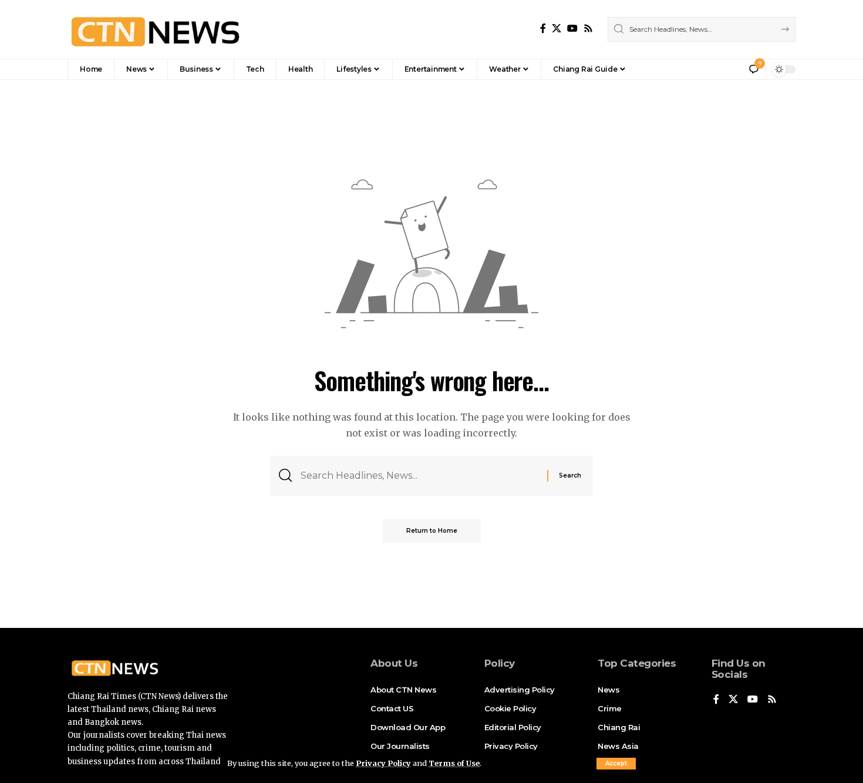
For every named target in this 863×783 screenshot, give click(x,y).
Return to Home (431, 531)
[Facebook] (543, 28)
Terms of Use (454, 763)
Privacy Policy (383, 763)
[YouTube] (572, 28)
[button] (616, 763)
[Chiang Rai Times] (155, 29)
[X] (556, 28)
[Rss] (588, 28)
